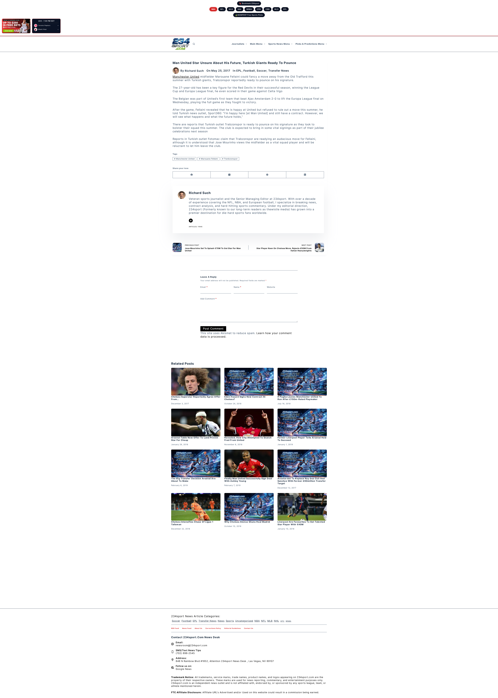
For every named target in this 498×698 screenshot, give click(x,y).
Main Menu (256, 44)
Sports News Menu (279, 44)
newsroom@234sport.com (191, 645)
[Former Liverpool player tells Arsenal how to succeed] (302, 422)
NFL (222, 9)
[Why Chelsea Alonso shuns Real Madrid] (249, 507)
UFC (282, 621)
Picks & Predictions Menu (310, 44)
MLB (231, 9)
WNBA (249, 9)
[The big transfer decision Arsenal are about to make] (195, 463)
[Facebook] (192, 175)
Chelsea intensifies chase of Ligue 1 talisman (192, 523)
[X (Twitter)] (229, 175)
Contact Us (248, 628)
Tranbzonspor (230, 159)
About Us (198, 628)
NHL (239, 9)
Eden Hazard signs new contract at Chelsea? (244, 398)
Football (249, 70)
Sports (230, 621)
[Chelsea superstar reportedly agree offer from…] (195, 382)
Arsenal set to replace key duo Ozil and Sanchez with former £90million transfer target (302, 481)
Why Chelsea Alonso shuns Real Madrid (247, 522)
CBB (267, 9)
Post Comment (213, 328)
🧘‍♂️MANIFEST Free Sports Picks (249, 15)
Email (204, 287)
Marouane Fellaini (208, 159)
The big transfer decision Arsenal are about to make (193, 479)
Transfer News (278, 70)
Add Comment (208, 298)
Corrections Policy (213, 628)
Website (271, 287)
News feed (186, 628)
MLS (276, 9)
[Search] (194, 44)
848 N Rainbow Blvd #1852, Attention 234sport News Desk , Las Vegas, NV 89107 (225, 661)
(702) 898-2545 (185, 653)
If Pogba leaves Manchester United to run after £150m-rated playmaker (300, 398)
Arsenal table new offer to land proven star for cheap (194, 438)
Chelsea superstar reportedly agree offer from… (195, 398)
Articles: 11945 (195, 227)
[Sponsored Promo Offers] (16, 26)
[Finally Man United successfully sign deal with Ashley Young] (249, 463)
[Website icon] (191, 221)
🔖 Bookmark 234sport (249, 3)
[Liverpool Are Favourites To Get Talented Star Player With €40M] (302, 507)
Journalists (238, 44)
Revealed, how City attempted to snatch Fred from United (248, 438)
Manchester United (186, 76)
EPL (285, 9)
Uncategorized (244, 621)
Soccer (262, 70)
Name (237, 287)
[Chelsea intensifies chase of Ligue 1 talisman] (195, 507)
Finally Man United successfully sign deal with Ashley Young (248, 479)
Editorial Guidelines (232, 628)
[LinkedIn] (305, 175)
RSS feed (175, 628)
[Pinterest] (267, 175)
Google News (184, 669)
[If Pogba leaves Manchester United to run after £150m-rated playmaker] (302, 382)
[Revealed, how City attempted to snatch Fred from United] (249, 422)
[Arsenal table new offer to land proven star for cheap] (195, 422)
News (221, 621)
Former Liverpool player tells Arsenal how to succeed (302, 438)
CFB (259, 9)
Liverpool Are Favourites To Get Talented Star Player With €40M (301, 523)
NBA (213, 9)
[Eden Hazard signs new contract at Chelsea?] (249, 382)
